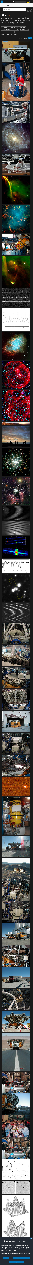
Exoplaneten (26, 20)
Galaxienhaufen (19, 22)
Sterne (12, 32)
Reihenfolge (24, 38)
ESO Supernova (17, 20)
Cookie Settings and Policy (16, 1262)
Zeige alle (4, 18)
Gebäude (23, 27)
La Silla (13, 25)
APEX (23, 18)
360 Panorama (12, 18)
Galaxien (10, 22)
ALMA (19, 18)
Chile (27, 18)
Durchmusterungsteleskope (9, 34)
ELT (10, 20)
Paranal (24, 25)
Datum (29, 38)
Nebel (18, 25)
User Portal (22, 1)
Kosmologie (4, 20)
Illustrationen (5, 25)
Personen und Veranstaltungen (10, 27)
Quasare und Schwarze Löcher (10, 29)
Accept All (6, 1258)
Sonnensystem (24, 29)
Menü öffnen (6, 5)
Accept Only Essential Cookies (21, 1258)
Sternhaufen (5, 32)
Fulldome (4, 22)
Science (17, 1)
